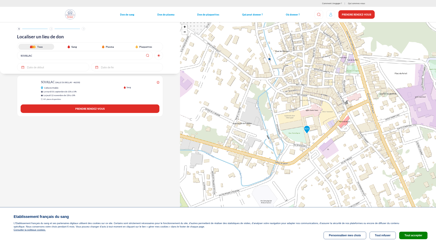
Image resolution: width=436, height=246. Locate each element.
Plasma (110, 46)
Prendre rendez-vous (356, 14)
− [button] (185, 32)
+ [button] (185, 27)
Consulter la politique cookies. (30, 229)
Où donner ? (293, 14)
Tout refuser (383, 235)
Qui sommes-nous (356, 3)
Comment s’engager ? (332, 3)
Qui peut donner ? (252, 14)
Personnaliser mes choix (345, 235)
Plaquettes (145, 46)
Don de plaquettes (208, 14)
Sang (74, 46)
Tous (40, 46)
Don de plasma (165, 14)
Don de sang (127, 14)
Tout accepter (413, 235)
